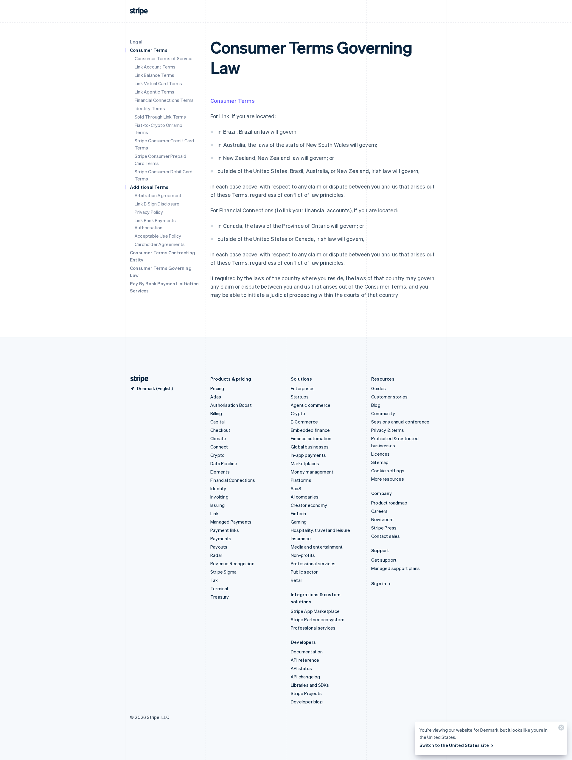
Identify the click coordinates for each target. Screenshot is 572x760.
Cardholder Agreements (160, 244)
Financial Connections (232, 480)
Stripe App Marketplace (315, 611)
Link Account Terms (155, 67)
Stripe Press (384, 528)
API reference (305, 660)
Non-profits (303, 555)
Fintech (298, 513)
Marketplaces (305, 463)
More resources (387, 479)
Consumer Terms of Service (163, 58)
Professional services (313, 563)
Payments (220, 538)
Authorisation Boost (231, 405)
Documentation (307, 652)
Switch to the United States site (454, 745)
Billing (216, 413)
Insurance (301, 538)
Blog (375, 405)
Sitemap (379, 462)
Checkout (220, 430)
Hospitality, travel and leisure (320, 530)
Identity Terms (150, 108)
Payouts (218, 547)
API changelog (305, 677)
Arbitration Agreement (158, 195)
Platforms (301, 480)
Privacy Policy (149, 212)
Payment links (224, 530)
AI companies (304, 497)
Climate (218, 438)
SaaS (296, 488)
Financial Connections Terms (164, 100)
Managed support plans (395, 568)
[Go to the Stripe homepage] (137, 379)
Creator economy (309, 505)
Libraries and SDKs (310, 685)
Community (383, 413)
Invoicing (219, 497)
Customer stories (389, 397)
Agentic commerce (310, 405)
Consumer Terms (232, 100)
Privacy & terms (387, 430)
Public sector (304, 572)
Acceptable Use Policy (158, 236)
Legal (136, 42)
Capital (217, 422)
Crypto (217, 455)
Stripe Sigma (223, 572)
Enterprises (303, 388)
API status (301, 668)
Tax (214, 580)
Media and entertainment (317, 547)
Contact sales (385, 536)
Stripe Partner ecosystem (317, 619)
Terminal (219, 588)
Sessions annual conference (400, 422)
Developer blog (307, 702)
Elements (220, 472)
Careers (379, 511)
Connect (219, 447)
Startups (300, 397)
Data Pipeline (223, 463)
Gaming (299, 522)
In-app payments (308, 455)
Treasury (219, 597)
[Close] (560, 729)
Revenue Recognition (232, 563)
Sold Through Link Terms (160, 117)
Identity (218, 488)
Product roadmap (389, 503)
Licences (380, 454)
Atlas (215, 397)
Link (214, 513)
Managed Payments (230, 522)
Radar (216, 555)
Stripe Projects (306, 693)
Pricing (217, 388)
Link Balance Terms (155, 75)
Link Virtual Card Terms (158, 83)
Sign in (378, 583)
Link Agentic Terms (155, 92)
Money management (312, 472)
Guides (378, 388)
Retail (296, 580)
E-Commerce (304, 422)
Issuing (217, 505)
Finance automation (311, 438)
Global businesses (310, 447)
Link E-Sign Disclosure (157, 204)
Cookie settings (387, 471)
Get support (384, 560)
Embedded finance (310, 430)
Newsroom (382, 519)
